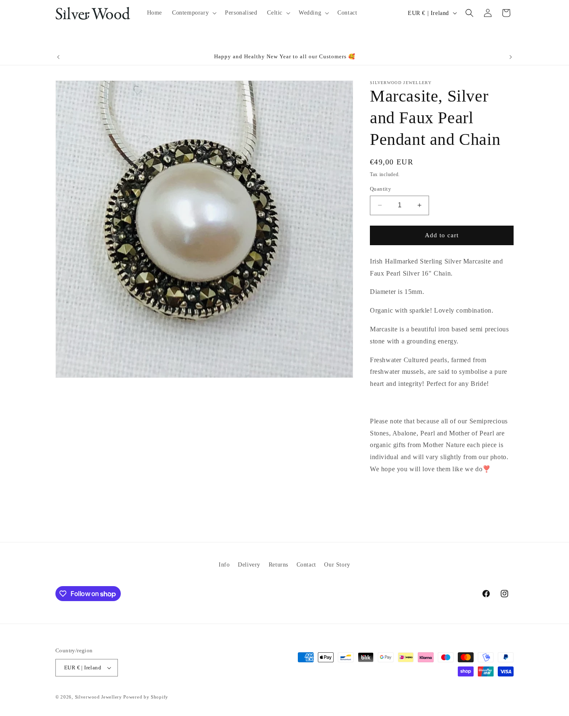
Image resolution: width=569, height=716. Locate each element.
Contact (306, 565)
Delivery (249, 565)
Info (224, 565)
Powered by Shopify (145, 696)
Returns (278, 565)
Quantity (380, 189)
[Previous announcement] (58, 57)
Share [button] (386, 495)
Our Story (337, 565)
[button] (193, 13)
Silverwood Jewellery (98, 696)
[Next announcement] (511, 57)
